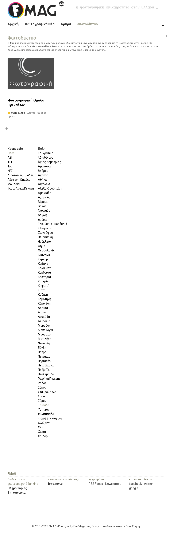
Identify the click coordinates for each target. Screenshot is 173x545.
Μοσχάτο (44, 334)
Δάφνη (42, 215)
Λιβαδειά (44, 321)
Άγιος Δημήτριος (49, 162)
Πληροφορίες (17, 488)
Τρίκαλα (43, 405)
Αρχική (13, 24)
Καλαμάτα (44, 268)
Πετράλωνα (46, 365)
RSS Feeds (96, 483)
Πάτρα (42, 352)
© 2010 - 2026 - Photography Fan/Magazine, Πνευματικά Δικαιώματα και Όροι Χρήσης (86, 526)
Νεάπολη (44, 343)
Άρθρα (66, 24)
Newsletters (113, 483)
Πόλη (41, 148)
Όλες (11, 153)
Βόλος (42, 206)
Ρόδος (42, 383)
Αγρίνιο (43, 175)
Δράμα (42, 219)
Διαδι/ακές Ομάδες (21, 175)
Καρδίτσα (44, 272)
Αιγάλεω (44, 184)
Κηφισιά (43, 285)
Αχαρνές (44, 197)
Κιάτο (42, 290)
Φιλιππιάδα (46, 414)
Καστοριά (44, 277)
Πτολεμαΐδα (46, 374)
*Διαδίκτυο (45, 157)
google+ (134, 488)
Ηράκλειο (44, 241)
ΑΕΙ (10, 157)
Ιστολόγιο (55, 483)
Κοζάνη (43, 294)
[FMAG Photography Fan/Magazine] (36, 14)
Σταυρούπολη (47, 392)
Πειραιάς (44, 356)
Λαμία (42, 312)
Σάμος (42, 387)
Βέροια (42, 201)
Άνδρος (43, 170)
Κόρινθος (44, 303)
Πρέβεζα (44, 369)
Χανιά (42, 431)
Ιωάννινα (44, 254)
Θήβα (41, 246)
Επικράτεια (45, 153)
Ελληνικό (44, 228)
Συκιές (42, 396)
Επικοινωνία (17, 492)
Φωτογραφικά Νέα (39, 24)
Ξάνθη (42, 347)
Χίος (41, 427)
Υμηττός (44, 409)
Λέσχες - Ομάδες (19, 179)
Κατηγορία (15, 148)
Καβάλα (43, 263)
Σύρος (42, 400)
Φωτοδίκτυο (87, 24)
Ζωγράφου (45, 232)
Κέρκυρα (44, 259)
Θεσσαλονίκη (47, 250)
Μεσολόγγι (45, 330)
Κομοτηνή (44, 299)
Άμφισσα (44, 166)
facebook (135, 483)
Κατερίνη (44, 281)
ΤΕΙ (10, 162)
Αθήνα (42, 179)
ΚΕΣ (10, 170)
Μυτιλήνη (44, 339)
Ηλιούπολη (45, 237)
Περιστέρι (45, 361)
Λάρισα (43, 308)
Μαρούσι (44, 325)
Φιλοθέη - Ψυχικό (50, 418)
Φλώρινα (44, 423)
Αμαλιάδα (44, 193)
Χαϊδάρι (43, 436)
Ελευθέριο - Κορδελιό (52, 224)
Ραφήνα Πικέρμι (49, 378)
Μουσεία (14, 184)
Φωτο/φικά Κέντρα (21, 188)
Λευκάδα (44, 316)
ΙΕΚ (10, 166)
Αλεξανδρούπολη (50, 188)
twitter (148, 483)
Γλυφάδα (44, 210)
